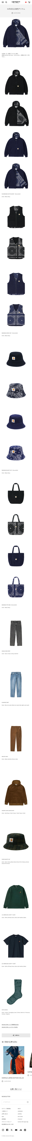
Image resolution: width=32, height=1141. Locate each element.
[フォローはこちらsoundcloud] (20, 1130)
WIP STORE (20, 1116)
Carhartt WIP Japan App (23, 1121)
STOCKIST (20, 1119)
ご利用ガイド (5, 1111)
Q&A (3, 1116)
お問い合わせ (5, 1113)
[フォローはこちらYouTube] (16, 1130)
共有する (17, 1035)
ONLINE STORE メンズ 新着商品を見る (10, 1024)
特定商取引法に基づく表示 (8, 1124)
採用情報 (4, 1119)
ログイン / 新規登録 (6, 1108)
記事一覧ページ (16, 1089)
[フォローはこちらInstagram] (3, 1130)
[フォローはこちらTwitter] (11, 1130)
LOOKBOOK (20, 1111)
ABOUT (19, 1108)
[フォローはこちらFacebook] (7, 1130)
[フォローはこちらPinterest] (25, 1130)
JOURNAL (20, 1113)
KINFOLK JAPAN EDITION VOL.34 (13, 1078)
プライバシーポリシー (7, 1121)
